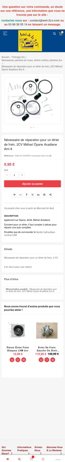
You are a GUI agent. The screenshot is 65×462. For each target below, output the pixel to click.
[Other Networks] (50, 194)
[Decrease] (7, 175)
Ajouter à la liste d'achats (14, 194)
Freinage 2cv (18, 57)
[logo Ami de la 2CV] (30, 40)
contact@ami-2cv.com (45, 20)
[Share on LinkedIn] (38, 194)
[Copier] (50, 155)
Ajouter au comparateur (20, 194)
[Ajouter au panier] (12, 359)
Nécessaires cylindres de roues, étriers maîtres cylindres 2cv (32, 60)
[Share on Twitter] (32, 194)
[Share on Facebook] (26, 194)
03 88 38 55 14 (17, 24)
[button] (31, 127)
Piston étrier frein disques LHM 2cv (18, 349)
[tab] (32, 249)
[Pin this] (44, 194)
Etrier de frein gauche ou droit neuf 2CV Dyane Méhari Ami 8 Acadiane (47, 349)
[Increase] (22, 175)
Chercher (54, 34)
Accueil (5, 57)
